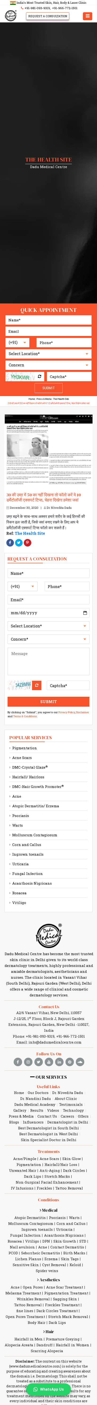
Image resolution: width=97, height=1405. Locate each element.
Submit (48, 388)
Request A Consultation (47, 16)
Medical (49, 1210)
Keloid (75, 1264)
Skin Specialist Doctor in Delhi (48, 1139)
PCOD (13, 1253)
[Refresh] (39, 376)
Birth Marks (74, 1253)
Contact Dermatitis (67, 1247)
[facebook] (18, 1062)
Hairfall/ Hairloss (27, 777)
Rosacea (19, 893)
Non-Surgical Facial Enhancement (47, 1182)
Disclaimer (82, 712)
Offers (83, 1116)
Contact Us (49, 1007)
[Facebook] (10, 543)
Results (36, 1110)
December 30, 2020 (23, 508)
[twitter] (38, 1062)
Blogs (14, 1122)
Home (31, 399)
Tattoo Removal (69, 1188)
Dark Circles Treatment (57, 1310)
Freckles (44, 1188)
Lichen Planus (28, 1258)
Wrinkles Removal (33, 1299)
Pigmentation (24, 748)
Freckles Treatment (62, 1304)
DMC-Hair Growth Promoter (37, 786)
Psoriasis (20, 815)
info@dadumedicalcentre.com (54, 1042)
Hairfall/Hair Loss (60, 1164)
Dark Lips (32, 1176)
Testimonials (71, 1104)
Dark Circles (74, 1170)
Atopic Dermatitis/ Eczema (35, 806)
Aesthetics (49, 1280)
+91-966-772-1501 (64, 8)
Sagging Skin (65, 1299)
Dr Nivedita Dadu (59, 508)
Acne (16, 796)
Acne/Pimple (24, 1158)
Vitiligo (18, 902)
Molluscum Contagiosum (34, 835)
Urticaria (20, 864)
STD (82, 1241)
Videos (53, 1110)
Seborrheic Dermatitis (40, 1253)
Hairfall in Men (28, 1339)
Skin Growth (64, 1241)
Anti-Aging (50, 1170)
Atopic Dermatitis (30, 1217)
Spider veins (47, 1270)
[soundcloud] (80, 1062)
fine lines (24, 1310)
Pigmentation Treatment (66, 1293)
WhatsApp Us (52, 1389)
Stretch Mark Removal (68, 1316)
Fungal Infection (27, 873)
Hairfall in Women (72, 1345)
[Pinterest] (27, 543)
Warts (17, 825)
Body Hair (36, 1322)
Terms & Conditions (25, 716)
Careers (67, 1116)
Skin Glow (71, 1158)
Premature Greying (63, 1339)
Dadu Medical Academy (34, 1104)
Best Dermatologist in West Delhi (48, 1133)
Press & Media (44, 399)
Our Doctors (38, 1092)
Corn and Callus (26, 844)
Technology (73, 1110)
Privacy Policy (66, 712)
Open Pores (33, 1287)
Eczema (51, 1258)
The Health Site (61, 399)
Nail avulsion (22, 1247)
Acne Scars (21, 757)
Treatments (48, 1151)
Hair (49, 1332)
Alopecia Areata (19, 1345)
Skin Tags (70, 1258)
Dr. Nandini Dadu (35, 1098)
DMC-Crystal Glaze (29, 767)
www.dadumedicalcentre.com (35, 1366)
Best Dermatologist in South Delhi (48, 1128)
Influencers (33, 1122)
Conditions (48, 1200)
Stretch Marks (57, 1176)
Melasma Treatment (23, 1293)
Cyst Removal (54, 1264)
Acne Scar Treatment (64, 1287)
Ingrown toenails (27, 854)
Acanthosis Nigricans (31, 883)
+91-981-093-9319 (37, 8)
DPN (46, 1241)
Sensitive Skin (26, 1264)
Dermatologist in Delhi (67, 1122)
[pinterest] (69, 1062)
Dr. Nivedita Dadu (67, 1092)
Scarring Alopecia (47, 1350)
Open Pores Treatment (25, 1316)
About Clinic (66, 1098)
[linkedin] (59, 1062)
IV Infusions (22, 1188)
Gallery (19, 1110)
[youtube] (49, 1062)
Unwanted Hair (22, 1170)
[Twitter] (19, 543)
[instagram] (28, 1062)
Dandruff (44, 1345)
